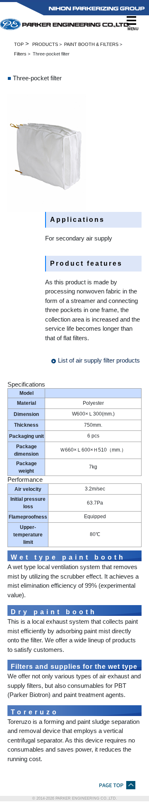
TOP (19, 44)
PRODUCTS (45, 44)
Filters (20, 53)
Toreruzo (35, 712)
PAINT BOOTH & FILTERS (91, 44)
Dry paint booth (54, 611)
